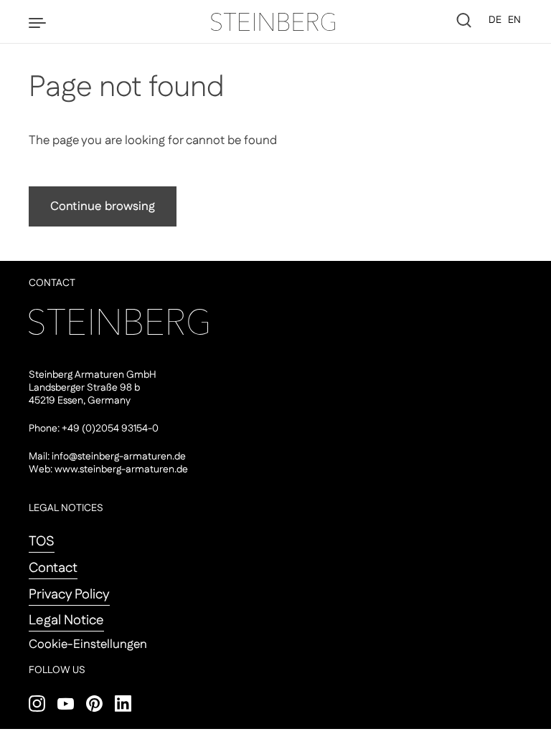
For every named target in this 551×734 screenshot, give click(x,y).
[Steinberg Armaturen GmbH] (275, 21)
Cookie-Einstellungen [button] (88, 644)
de (495, 20)
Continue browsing (102, 206)
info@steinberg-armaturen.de (119, 456)
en (514, 20)
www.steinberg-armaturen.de (121, 469)
